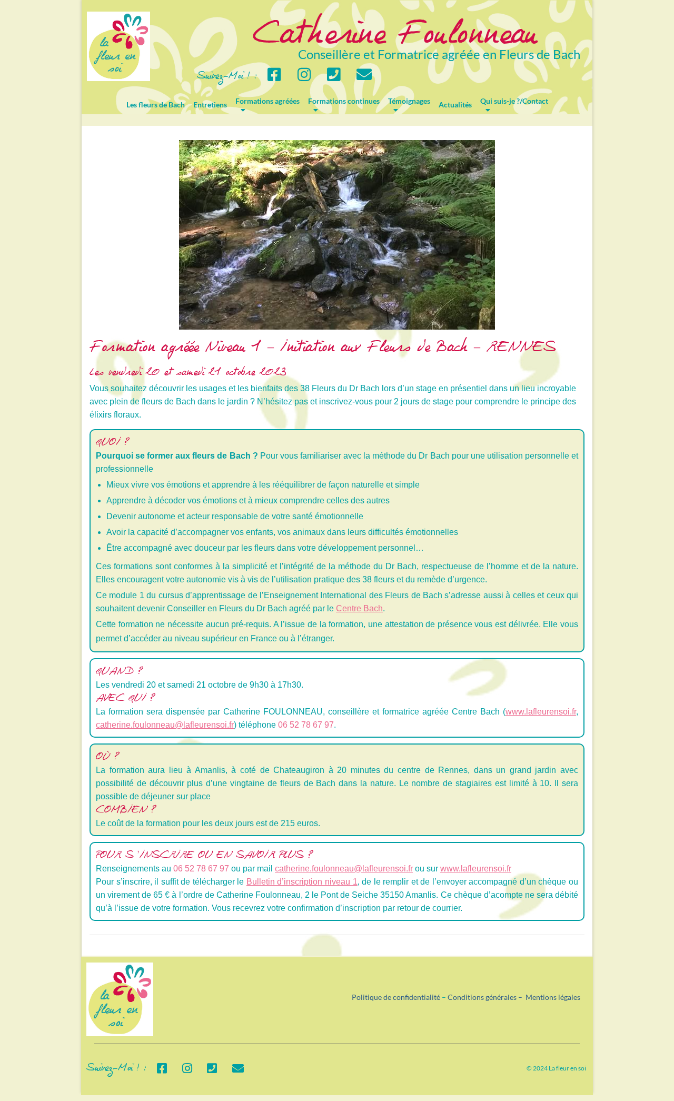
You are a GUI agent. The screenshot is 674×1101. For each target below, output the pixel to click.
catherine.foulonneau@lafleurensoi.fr (165, 724)
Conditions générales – (487, 997)
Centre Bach (359, 608)
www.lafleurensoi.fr (541, 711)
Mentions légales (553, 997)
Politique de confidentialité (396, 997)
